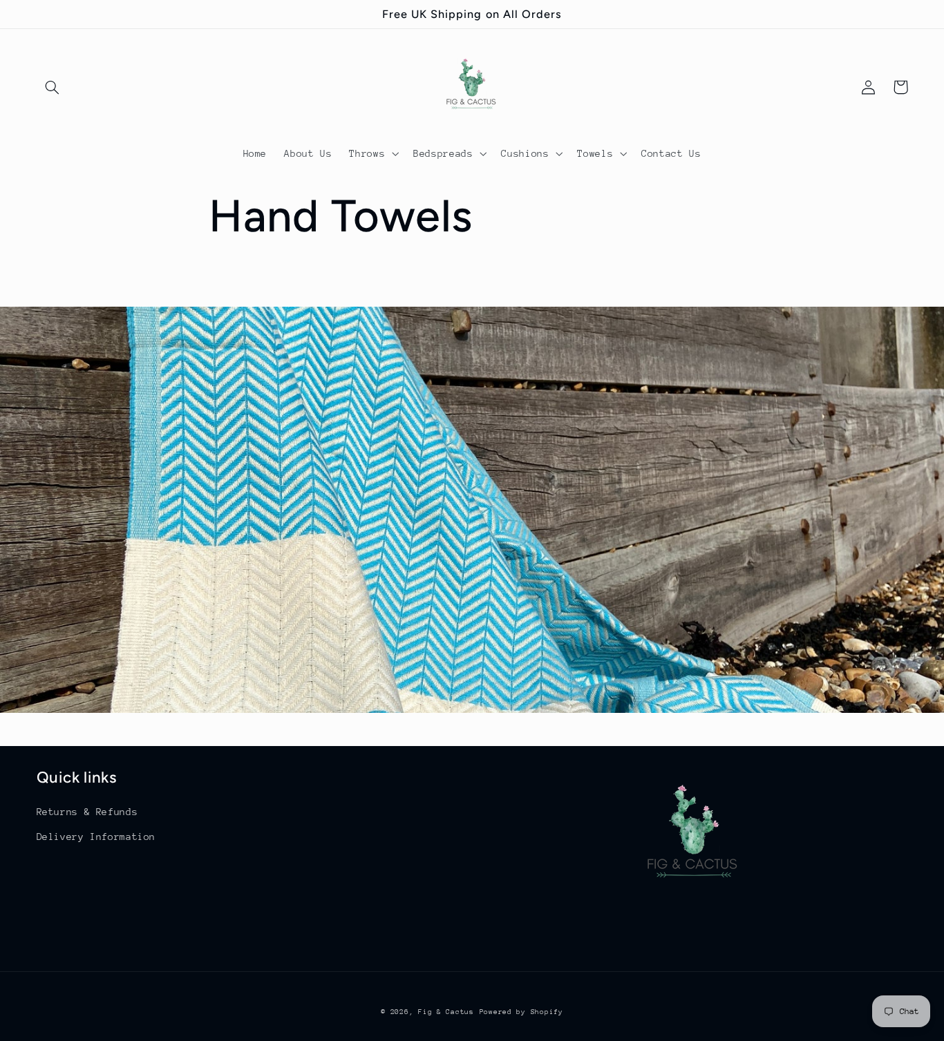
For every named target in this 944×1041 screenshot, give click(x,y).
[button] (52, 87)
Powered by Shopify (521, 1012)
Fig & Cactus (446, 1012)
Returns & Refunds (87, 811)
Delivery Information (96, 836)
